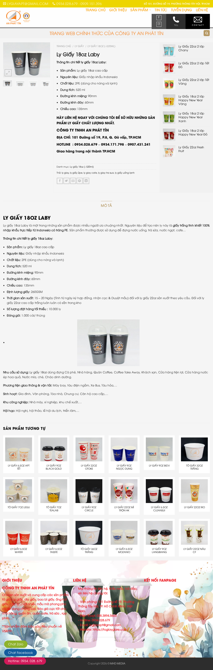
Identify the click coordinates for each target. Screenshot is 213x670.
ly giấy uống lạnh (125, 172)
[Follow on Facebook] (158, 17)
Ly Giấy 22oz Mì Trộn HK (124, 509)
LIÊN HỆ (202, 9)
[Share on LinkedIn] (86, 181)
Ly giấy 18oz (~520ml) (101, 46)
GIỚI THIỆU (118, 9)
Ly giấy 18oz (38, 372)
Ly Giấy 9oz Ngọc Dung (124, 467)
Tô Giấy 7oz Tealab (53, 509)
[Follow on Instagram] (158, 24)
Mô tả (106, 205)
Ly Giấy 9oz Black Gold (54, 467)
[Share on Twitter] (66, 181)
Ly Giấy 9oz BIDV (159, 465)
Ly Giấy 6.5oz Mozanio (124, 550)
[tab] (106, 205)
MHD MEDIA (117, 663)
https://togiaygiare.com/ (110, 629)
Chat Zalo (16, 644)
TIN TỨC (161, 9)
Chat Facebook (20, 652)
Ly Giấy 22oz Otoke (89, 467)
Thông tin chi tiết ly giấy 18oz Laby (81, 62)
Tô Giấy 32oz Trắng (194, 467)
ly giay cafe (90, 172)
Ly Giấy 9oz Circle (89, 509)
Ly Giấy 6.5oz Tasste (54, 550)
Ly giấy (79, 46)
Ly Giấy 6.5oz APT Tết (19, 467)
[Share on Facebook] (60, 181)
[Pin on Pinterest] (80, 181)
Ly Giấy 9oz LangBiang (159, 550)
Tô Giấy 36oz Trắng (89, 550)
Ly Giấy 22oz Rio (194, 507)
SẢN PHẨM (139, 9)
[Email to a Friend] (73, 181)
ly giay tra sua (106, 172)
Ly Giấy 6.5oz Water (18, 550)
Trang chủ (64, 46)
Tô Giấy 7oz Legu (19, 507)
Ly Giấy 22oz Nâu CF (194, 550)
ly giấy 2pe (76, 172)
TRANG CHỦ (95, 9)
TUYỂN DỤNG (181, 9)
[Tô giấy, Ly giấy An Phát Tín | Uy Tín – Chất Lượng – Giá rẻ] (24, 17)
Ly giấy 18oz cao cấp (92, 70)
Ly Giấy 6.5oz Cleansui (159, 509)
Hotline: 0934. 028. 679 (25, 661)
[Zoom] (8, 72)
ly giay (65, 172)
